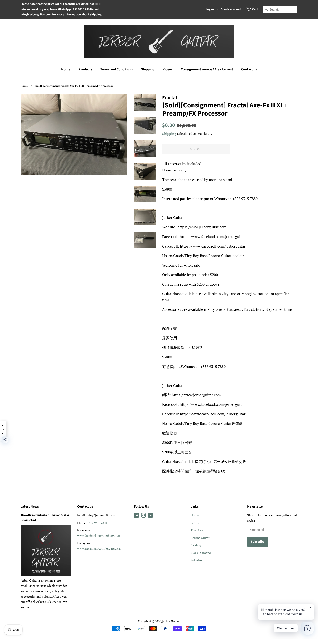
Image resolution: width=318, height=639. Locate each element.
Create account (231, 9)
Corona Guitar (200, 538)
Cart (255, 9)
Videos (168, 69)
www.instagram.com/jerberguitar (99, 548)
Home (65, 69)
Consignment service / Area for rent (207, 69)
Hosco (195, 515)
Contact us (249, 69)
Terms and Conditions (116, 69)
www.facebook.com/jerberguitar (98, 536)
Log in (210, 9)
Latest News (30, 506)
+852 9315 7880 (97, 523)
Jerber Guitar (170, 621)
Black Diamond (201, 553)
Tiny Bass (197, 530)
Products (85, 69)
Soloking (196, 560)
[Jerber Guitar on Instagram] (143, 516)
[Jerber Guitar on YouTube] (150, 516)
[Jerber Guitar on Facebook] (136, 516)
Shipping (147, 69)
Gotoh (195, 523)
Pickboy (196, 545)
